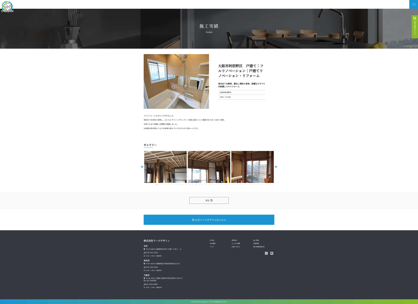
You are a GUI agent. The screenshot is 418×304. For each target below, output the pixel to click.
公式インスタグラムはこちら (210, 219)
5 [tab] (170, 184)
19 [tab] (215, 184)
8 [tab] (180, 184)
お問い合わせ (236, 247)
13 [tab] (196, 184)
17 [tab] (209, 184)
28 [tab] (245, 184)
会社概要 (212, 243)
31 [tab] (255, 184)
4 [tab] (166, 184)
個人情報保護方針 (259, 247)
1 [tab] (157, 184)
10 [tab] (186, 184)
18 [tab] (212, 184)
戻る (208, 200)
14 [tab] (199, 184)
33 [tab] (261, 184)
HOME (212, 240)
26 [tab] (238, 184)
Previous (142, 167)
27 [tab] (242, 184)
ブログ (212, 247)
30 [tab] (251, 184)
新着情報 (256, 243)
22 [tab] (225, 184)
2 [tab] (160, 184)
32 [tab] (258, 184)
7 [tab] (176, 184)
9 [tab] (183, 184)
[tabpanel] (165, 167)
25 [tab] (235, 184)
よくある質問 (236, 243)
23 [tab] (229, 184)
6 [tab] (173, 184)
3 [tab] (163, 184)
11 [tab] (189, 184)
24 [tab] (232, 184)
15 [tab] (202, 184)
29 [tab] (248, 184)
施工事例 (256, 240)
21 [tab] (222, 184)
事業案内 (234, 240)
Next (276, 167)
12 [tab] (193, 184)
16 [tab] (206, 184)
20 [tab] (219, 184)
